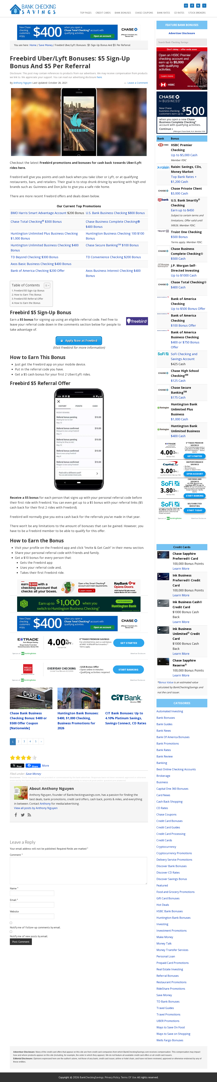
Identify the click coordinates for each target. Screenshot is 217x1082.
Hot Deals (162, 905)
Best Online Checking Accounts (176, 769)
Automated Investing (169, 711)
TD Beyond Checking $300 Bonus (34, 257)
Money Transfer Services (172, 950)
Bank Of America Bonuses (173, 737)
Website (14, 911)
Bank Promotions (167, 743)
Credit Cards (164, 840)
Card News (163, 795)
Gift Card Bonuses (168, 898)
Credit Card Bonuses (169, 821)
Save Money (33, 774)
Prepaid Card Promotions (172, 963)
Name (14, 888)
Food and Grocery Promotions (175, 892)
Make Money (164, 937)
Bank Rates (163, 750)
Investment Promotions (171, 930)
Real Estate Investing (169, 969)
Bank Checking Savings (33, 10)
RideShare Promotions (170, 989)
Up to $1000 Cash (183, 275)
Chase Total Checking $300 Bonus (36, 221)
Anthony (45, 803)
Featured (162, 885)
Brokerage (163, 776)
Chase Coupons (166, 814)
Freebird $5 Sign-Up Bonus (29, 290)
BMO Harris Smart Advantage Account (38, 213)
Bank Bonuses (165, 718)
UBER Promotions (167, 1021)
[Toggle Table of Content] (45, 285)
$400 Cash (178, 287)
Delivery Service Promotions (174, 859)
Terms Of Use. (129, 1077)
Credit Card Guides (168, 827)
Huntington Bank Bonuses (173, 918)
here (99, 77)
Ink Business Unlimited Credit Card (186, 634)
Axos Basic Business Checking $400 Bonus (41, 264)
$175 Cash (178, 397)
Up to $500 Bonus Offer (188, 309)
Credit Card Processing (170, 834)
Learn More (181, 568)
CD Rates (162, 808)
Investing (162, 924)
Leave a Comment (137, 82)
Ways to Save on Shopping (173, 1034)
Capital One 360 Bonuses (172, 789)
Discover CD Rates (168, 872)
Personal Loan (165, 956)
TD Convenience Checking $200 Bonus (113, 257)
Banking (161, 763)
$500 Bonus (179, 237)
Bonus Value (166, 682)
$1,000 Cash (179, 419)
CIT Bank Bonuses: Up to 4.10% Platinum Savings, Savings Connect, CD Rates (125, 718)
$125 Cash (178, 381)
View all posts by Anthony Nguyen (35, 808)
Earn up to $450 (182, 210)
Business (162, 782)
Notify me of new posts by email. (29, 936)
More (45, 765)
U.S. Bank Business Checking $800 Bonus (115, 213)
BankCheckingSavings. (92, 1077)
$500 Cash (178, 258)
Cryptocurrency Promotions (174, 853)
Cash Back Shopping (169, 801)
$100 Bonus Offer (183, 325)
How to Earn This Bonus (27, 294)
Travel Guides (165, 1008)
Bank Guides (164, 724)
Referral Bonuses (167, 976)
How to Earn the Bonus (27, 303)
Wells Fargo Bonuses (169, 1040)
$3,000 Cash (179, 193)
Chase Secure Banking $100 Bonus (112, 245)
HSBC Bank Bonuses (169, 911)
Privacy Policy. (112, 1077)
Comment (16, 854)
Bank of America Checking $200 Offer (38, 271)
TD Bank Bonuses (168, 1001)
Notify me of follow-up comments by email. (35, 927)
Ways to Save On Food (170, 1027)
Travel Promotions (168, 1014)
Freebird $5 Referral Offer (28, 298)
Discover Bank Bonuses (171, 866)
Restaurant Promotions (171, 982)
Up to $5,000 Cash (184, 155)
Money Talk (164, 943)
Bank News (163, 730)
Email (14, 900)
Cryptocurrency (166, 847)
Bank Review (164, 756)
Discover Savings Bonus (171, 879)
